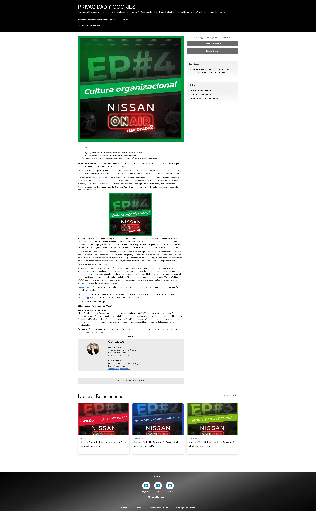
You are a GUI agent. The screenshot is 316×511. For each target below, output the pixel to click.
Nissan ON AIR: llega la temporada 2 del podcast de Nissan (103, 444)
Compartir (224, 37)
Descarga (210, 37)
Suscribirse (212, 50)
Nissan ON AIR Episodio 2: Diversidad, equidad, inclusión (156, 444)
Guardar (196, 37)
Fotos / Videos (212, 43)
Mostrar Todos (231, 395)
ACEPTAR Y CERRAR (88, 25)
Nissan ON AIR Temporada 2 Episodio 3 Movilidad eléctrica (212, 444)
